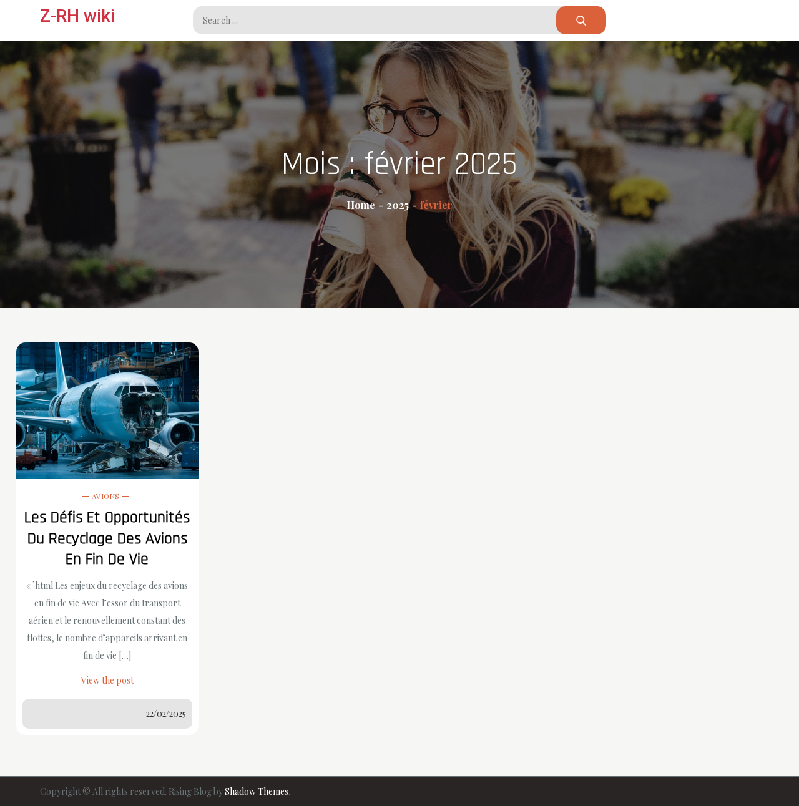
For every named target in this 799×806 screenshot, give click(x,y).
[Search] (581, 20)
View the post (107, 680)
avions (105, 496)
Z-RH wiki (77, 16)
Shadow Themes (256, 791)
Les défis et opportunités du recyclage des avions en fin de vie (107, 538)
